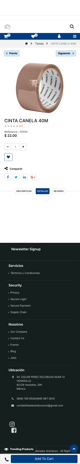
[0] (6, 36)
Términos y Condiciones (25, 273)
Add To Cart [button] (44, 459)
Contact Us (17, 338)
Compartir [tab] (16, 169)
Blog (13, 351)
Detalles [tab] (42, 191)
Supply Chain (18, 312)
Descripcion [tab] (23, 191)
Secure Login (18, 299)
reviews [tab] (59, 191)
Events (14, 344)
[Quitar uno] (7, 147)
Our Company (18, 331)
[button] (8, 157)
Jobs (13, 357)
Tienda (39, 43)
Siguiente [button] (64, 53)
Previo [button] (13, 53)
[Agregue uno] (23, 147)
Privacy (14, 292)
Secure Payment (20, 305)
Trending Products (21, 449)
